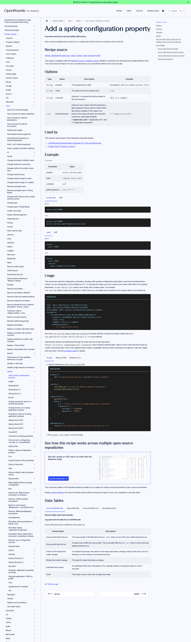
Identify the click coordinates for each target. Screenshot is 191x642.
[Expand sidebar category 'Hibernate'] (34, 102)
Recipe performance (165, 59)
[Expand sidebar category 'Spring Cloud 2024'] (34, 428)
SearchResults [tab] (73, 508)
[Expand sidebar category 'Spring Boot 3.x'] (34, 393)
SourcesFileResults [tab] (55, 508)
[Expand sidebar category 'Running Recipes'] (34, 26)
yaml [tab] (49, 232)
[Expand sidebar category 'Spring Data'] (34, 446)
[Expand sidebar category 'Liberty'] (34, 246)
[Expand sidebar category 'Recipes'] (34, 284)
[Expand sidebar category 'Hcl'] (34, 98)
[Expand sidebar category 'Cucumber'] (34, 66)
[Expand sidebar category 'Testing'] (34, 598)
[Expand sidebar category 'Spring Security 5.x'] (34, 558)
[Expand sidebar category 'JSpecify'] (34, 242)
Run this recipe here (57, 478)
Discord (139, 11)
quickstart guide (70, 351)
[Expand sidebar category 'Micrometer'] (34, 634)
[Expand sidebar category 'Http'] (34, 468)
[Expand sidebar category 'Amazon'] (34, 38)
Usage (158, 36)
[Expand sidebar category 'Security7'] (34, 566)
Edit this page (53, 584)
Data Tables (160, 45)
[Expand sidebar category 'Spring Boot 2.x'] (34, 389)
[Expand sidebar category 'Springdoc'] (34, 594)
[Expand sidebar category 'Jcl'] (34, 614)
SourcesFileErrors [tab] (91, 508)
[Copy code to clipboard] (148, 209)
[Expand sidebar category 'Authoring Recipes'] (34, 30)
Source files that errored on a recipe (171, 56)
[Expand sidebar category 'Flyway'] (34, 222)
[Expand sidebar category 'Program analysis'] (34, 42)
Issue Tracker (76, 55)
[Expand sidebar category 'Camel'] (34, 156)
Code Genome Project (91, 55)
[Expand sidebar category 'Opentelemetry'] (34, 517)
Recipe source (161, 22)
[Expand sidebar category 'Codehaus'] (34, 58)
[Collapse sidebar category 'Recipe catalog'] (34, 34)
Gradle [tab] (49, 358)
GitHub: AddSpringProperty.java (57, 55)
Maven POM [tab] (61, 358)
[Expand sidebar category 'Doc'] (34, 456)
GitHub (119, 11)
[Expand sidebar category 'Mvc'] (34, 488)
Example (159, 32)
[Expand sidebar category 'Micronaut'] (34, 254)
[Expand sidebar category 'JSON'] (34, 622)
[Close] (188, 2)
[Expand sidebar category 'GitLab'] (34, 82)
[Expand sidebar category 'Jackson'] (34, 234)
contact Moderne (57, 492)
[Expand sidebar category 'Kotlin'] (34, 626)
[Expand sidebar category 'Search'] (34, 353)
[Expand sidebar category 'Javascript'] (34, 610)
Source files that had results (168, 49)
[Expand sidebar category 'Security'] (34, 554)
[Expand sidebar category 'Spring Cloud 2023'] (34, 424)
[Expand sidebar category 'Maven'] (34, 630)
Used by (159, 29)
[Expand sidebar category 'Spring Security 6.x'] (34, 562)
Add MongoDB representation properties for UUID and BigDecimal (74, 143)
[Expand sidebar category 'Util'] (34, 590)
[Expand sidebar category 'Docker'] (34, 70)
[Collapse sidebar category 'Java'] (34, 106)
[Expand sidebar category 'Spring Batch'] (34, 385)
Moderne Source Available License (85, 61)
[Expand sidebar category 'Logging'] (34, 250)
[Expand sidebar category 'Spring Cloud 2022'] (34, 420)
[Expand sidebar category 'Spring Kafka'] (34, 478)
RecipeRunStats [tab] (109, 508)
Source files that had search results (170, 52)
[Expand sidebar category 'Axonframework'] (34, 50)
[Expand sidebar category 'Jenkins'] (34, 618)
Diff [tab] (60, 198)
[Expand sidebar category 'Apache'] (34, 46)
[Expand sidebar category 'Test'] (34, 582)
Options (159, 25)
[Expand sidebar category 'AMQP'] (34, 381)
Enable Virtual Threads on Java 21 (61, 146)
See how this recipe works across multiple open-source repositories (168, 40)
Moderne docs (153, 11)
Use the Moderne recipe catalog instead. (103, 2)
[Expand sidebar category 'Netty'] (34, 262)
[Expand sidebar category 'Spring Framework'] (34, 464)
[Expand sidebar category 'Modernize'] (34, 258)
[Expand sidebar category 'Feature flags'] (34, 74)
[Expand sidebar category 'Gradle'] (34, 90)
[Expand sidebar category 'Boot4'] (34, 397)
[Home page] (47, 21)
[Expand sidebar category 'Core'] (34, 62)
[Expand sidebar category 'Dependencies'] (34, 218)
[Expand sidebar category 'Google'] (34, 86)
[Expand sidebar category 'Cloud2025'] (34, 432)
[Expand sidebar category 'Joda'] (34, 238)
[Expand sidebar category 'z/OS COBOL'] (34, 54)
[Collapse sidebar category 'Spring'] (34, 371)
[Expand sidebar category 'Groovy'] (34, 94)
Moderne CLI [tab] (75, 358)
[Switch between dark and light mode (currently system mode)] (163, 11)
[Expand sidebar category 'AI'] (34, 152)
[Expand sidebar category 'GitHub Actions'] (34, 78)
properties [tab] (51, 198)
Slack (129, 11)
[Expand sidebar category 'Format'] (34, 226)
